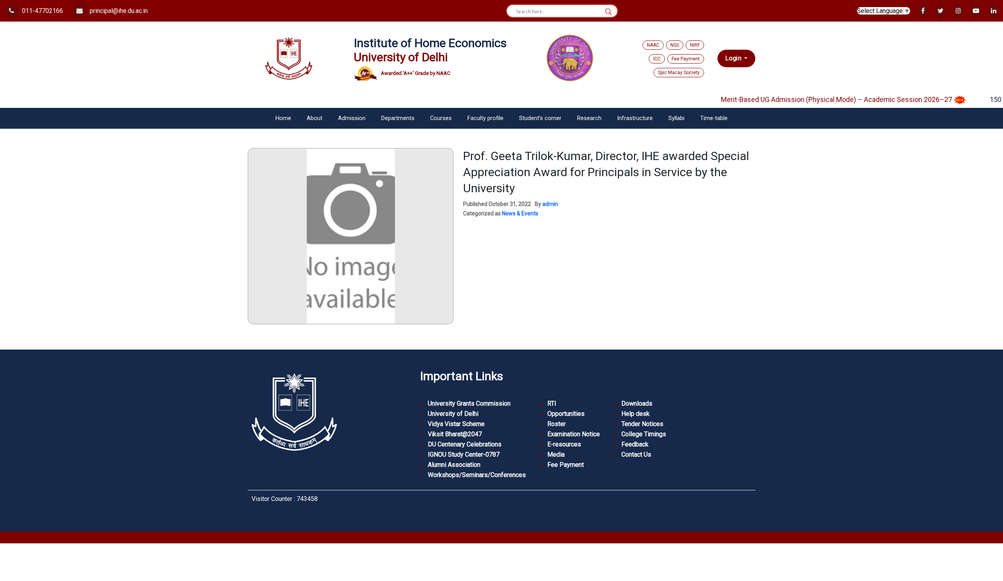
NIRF (695, 45)
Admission (352, 118)
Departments (398, 118)
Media (556, 454)
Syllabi (676, 118)
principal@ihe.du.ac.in (118, 11)
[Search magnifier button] (608, 11)
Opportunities (566, 413)
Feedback (634, 444)
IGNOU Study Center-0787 (464, 454)
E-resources (564, 444)
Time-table (714, 118)
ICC (657, 59)
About (314, 118)
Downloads (636, 403)
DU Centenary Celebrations (465, 444)
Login (734, 58)
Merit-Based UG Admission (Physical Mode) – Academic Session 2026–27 (824, 99)
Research (589, 118)
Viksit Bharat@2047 (455, 434)
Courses (441, 118)
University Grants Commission (469, 403)
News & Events (520, 213)
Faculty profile (485, 118)
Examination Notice (573, 434)
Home (283, 118)
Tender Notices (642, 424)
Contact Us (636, 454)
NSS (674, 45)
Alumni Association (454, 464)
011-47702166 (41, 11)
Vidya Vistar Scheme (456, 424)
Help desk (635, 413)
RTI (551, 403)
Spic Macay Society (679, 72)
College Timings (643, 434)
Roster (556, 424)
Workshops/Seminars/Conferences (477, 475)
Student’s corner (540, 118)
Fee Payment (686, 59)
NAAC (653, 45)
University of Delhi (453, 413)
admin (550, 204)
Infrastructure (635, 118)
